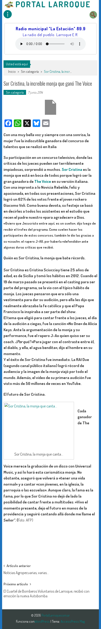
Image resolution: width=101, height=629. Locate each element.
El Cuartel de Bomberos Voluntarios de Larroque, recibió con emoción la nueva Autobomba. (46, 593)
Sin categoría (30, 71)
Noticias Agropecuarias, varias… (26, 572)
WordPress (42, 621)
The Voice (42, 181)
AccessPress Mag (73, 621)
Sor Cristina (72, 169)
